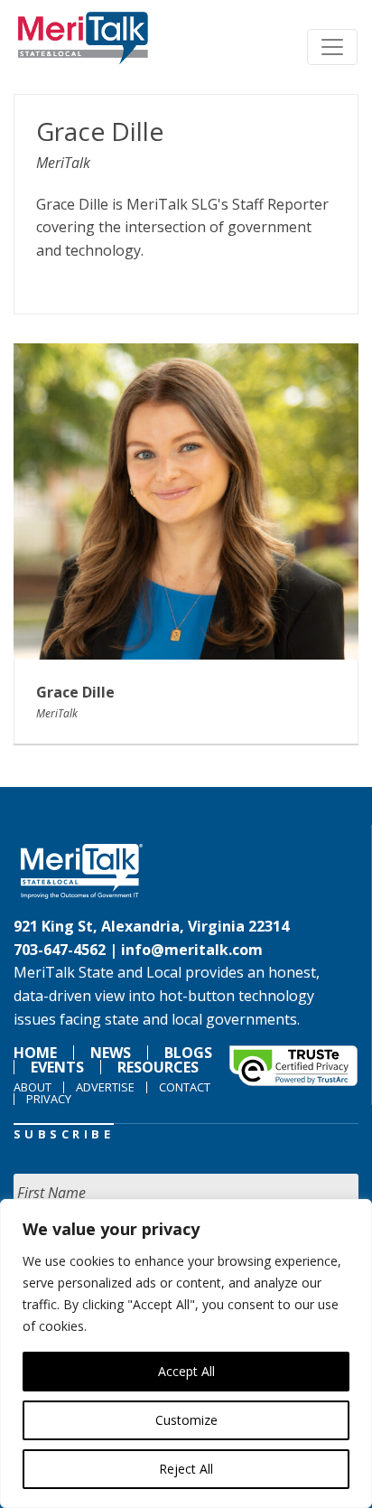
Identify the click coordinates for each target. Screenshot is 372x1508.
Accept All (186, 1371)
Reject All (186, 1468)
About (32, 1087)
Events (57, 1067)
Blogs (188, 1053)
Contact (184, 1087)
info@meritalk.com (192, 950)
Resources (158, 1067)
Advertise (105, 1087)
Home (35, 1053)
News (110, 1053)
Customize (186, 1419)
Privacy (48, 1099)
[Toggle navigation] (332, 47)
